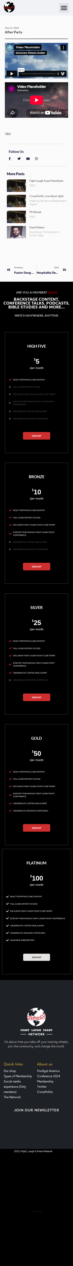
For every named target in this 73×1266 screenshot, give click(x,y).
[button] (64, 8)
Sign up (36, 435)
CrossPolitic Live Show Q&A (46, 196)
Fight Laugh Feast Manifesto (46, 180)
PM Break (35, 212)
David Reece (36, 227)
